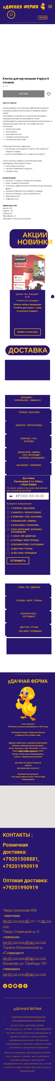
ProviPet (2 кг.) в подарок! (27, 301)
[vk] (20, 986)
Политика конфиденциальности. (29, 1017)
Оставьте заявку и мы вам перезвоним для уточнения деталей (27, 489)
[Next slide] (52, 296)
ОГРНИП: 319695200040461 (38, 1029)
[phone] (5, 986)
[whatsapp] (15, 986)
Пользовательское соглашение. (29, 1020)
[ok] (25, 986)
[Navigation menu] (50, 6)
